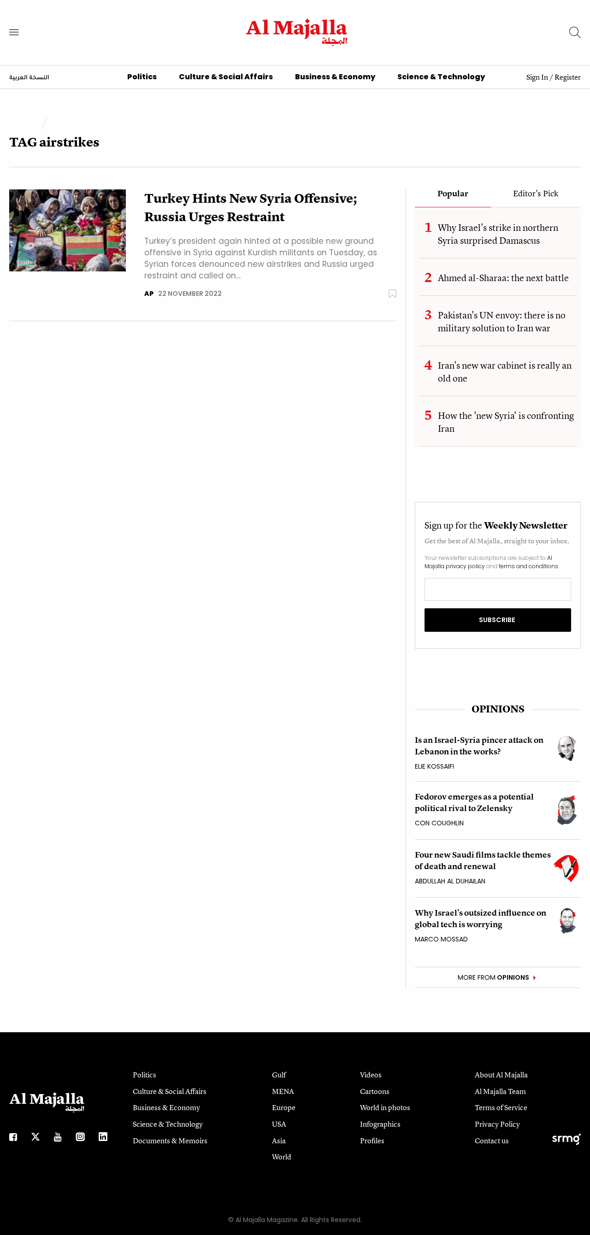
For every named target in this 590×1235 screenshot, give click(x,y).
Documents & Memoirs (170, 1140)
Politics (142, 76)
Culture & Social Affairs (226, 76)
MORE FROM (493, 977)
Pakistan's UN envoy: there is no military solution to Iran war (502, 321)
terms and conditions (528, 566)
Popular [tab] (452, 194)
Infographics (380, 1124)
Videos (371, 1075)
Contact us (492, 1140)
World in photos (385, 1107)
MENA (283, 1091)
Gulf (279, 1075)
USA (279, 1124)
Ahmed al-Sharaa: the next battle (503, 277)
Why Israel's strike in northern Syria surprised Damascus (498, 234)
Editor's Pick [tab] (535, 194)
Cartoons (374, 1091)
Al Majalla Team (500, 1091)
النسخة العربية (29, 78)
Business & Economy (335, 76)
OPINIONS (498, 709)
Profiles (372, 1140)
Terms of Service (501, 1107)
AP (148, 293)
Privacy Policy (497, 1124)
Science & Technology (441, 76)
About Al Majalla (501, 1075)
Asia (279, 1140)
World (281, 1157)
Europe (283, 1107)
